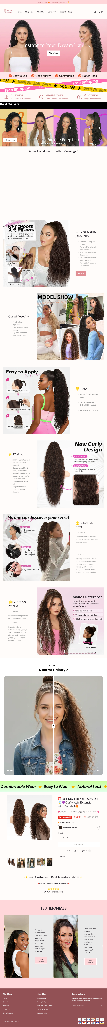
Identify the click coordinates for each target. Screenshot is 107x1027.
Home (5, 998)
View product (10, 140)
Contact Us (6, 1009)
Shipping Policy (42, 998)
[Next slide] (103, 946)
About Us (6, 1005)
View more (61, 856)
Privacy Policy (41, 1002)
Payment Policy (42, 1013)
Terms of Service (42, 1009)
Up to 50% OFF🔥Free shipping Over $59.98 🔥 (53, 2)
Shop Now (53, 53)
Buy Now (81, 273)
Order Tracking (8, 1013)
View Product (41, 966)
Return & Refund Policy (44, 1005)
